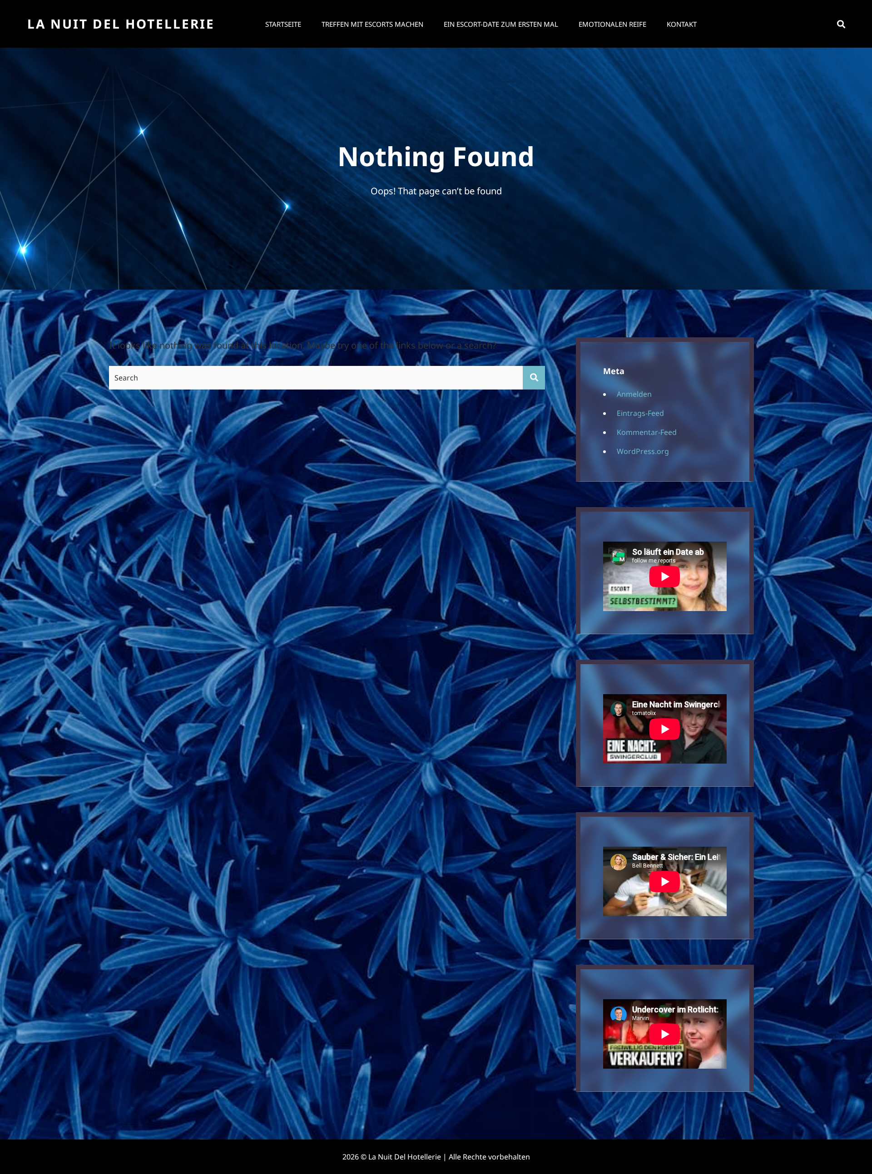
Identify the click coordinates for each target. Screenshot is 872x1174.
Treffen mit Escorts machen (372, 24)
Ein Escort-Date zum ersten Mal (501, 24)
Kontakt (682, 24)
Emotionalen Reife (612, 24)
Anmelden (634, 394)
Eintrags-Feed (640, 413)
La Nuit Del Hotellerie (121, 23)
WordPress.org (643, 451)
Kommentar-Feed (647, 432)
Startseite (283, 24)
